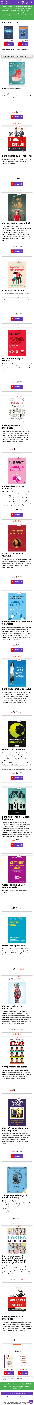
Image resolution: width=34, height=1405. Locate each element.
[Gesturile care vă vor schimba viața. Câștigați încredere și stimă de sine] (17, 869)
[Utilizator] (28, 2)
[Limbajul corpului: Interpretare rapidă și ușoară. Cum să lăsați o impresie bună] (17, 801)
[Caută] (18, 2)
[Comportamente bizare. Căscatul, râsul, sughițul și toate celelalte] (17, 1051)
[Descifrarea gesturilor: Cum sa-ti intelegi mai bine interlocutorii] (17, 930)
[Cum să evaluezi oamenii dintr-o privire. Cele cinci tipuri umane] (17, 1112)
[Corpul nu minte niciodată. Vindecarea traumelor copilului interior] (17, 207)
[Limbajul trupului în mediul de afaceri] (17, 606)
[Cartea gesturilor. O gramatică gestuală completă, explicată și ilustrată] (17, 1240)
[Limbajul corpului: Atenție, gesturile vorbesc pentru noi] (17, 410)
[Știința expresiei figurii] (17, 1180)
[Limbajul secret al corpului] (17, 673)
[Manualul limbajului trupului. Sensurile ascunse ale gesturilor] (17, 343)
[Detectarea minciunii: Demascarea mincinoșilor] (17, 734)
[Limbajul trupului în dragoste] (17, 470)
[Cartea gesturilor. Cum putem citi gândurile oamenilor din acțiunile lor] (17, 73)
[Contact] (32, 2)
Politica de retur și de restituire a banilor (17, 1397)
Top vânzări (22, 56)
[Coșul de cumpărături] (23, 2)
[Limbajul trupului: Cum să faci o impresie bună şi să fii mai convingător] (17, 140)
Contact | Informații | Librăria (17, 1393)
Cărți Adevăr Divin (12, 56)
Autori (4, 56)
